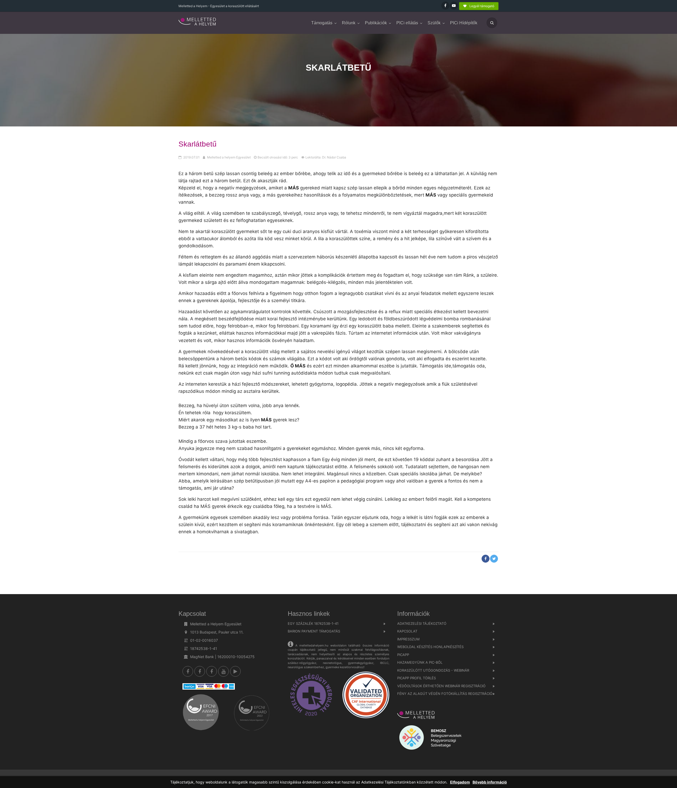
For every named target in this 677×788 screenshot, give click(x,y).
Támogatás (321, 23)
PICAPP (403, 655)
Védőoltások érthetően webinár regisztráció (441, 686)
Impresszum (408, 639)
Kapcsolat (407, 631)
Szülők (434, 23)
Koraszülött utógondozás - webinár (433, 670)
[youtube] (223, 671)
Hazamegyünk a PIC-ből (419, 662)
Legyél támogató (481, 6)
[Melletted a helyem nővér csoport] (211, 671)
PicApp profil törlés (416, 678)
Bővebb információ (490, 782)
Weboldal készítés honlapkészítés (430, 647)
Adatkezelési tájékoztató (421, 623)
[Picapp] (235, 671)
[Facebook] (187, 671)
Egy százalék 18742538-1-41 (313, 623)
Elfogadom (460, 782)
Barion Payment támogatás (314, 631)
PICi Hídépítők (463, 23)
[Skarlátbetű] (198, 22)
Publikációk (376, 23)
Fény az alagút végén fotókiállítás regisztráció (444, 693)
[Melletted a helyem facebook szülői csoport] (199, 671)
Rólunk (348, 23)
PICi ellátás (407, 23)
